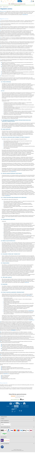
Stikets (1, 6)
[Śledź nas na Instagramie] (21, 411)
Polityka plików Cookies (20, 450)
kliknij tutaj (27, 282)
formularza (13, 330)
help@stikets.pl (7, 195)
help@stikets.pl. (25, 14)
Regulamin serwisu (5, 6)
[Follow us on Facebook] (19, 411)
